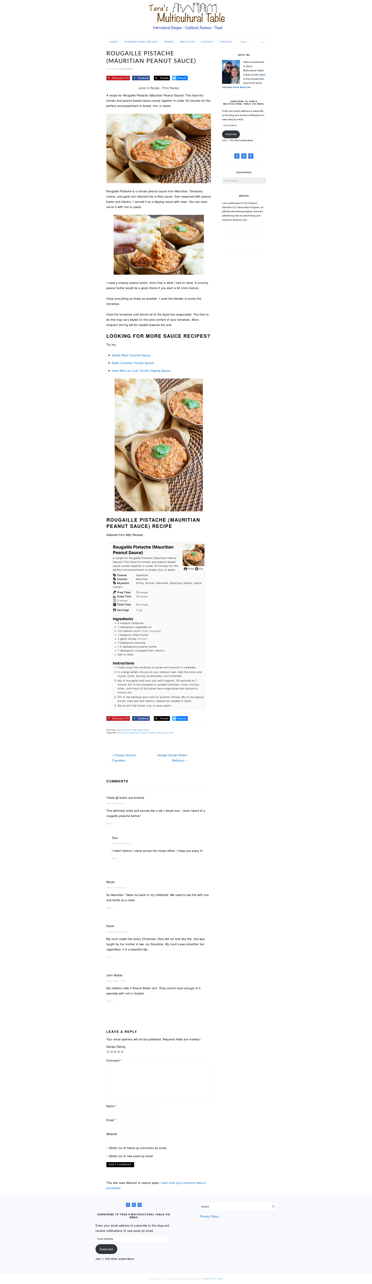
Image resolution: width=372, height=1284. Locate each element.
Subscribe (231, 134)
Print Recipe (170, 88)
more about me (242, 87)
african (125, 732)
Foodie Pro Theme (213, 1279)
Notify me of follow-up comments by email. (138, 1148)
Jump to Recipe (149, 88)
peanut (159, 732)
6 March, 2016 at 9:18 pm (116, 887)
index (262, 74)
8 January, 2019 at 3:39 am (116, 931)
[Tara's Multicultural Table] (186, 32)
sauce (165, 732)
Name (111, 1106)
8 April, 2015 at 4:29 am (115, 803)
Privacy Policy (209, 1216)
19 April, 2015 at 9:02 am (121, 843)
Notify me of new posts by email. (131, 1156)
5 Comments (128, 69)
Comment (114, 1060)
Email (111, 1120)
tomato (171, 732)
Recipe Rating (115, 1046)
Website (111, 1134)
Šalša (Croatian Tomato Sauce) (133, 363)
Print (190, 568)
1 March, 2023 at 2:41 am (116, 981)
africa (119, 732)
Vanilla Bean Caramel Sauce (131, 355)
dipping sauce (134, 732)
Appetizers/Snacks (123, 730)
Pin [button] (200, 568)
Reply (109, 823)
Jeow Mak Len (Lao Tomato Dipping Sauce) (141, 370)
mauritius (151, 732)
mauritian (143, 732)
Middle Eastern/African (140, 730)
